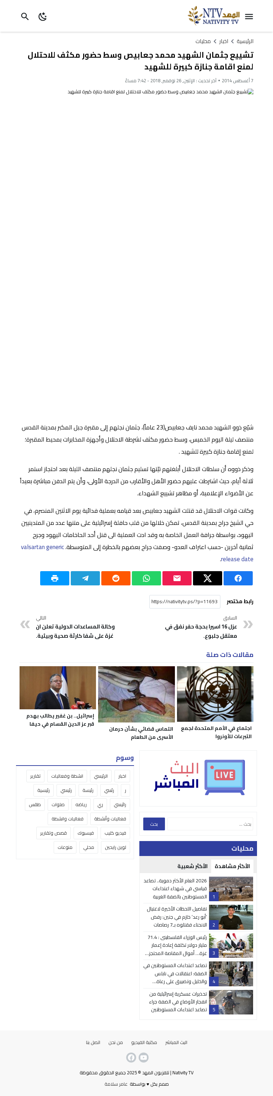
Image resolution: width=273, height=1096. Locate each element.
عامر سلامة (116, 1084)
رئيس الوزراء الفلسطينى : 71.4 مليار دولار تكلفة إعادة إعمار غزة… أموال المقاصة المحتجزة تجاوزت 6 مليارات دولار (176, 949)
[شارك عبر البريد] (177, 578)
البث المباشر (176, 1042)
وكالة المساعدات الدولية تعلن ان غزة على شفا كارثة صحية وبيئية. (75, 627)
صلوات (58, 804)
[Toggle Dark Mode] (43, 16)
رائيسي (120, 804)
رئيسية (43, 790)
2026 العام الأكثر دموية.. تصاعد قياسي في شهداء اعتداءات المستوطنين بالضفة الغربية (175, 888)
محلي (88, 847)
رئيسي (66, 790)
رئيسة (87, 790)
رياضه (81, 804)
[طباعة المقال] (55, 578)
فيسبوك (85, 833)
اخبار (122, 776)
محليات (203, 41)
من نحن (115, 1042)
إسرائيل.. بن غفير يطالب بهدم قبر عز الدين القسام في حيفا (60, 720)
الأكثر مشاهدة (232, 866)
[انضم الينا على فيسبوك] (130, 1058)
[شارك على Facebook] (238, 578)
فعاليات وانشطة (68, 818)
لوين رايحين (115, 847)
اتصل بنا (93, 1042)
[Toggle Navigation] (251, 16)
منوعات (65, 847)
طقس (35, 804)
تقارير (35, 776)
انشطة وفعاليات (67, 776)
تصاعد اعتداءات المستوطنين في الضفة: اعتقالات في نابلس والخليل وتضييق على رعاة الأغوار (175, 977)
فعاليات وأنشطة (110, 818)
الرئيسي (101, 776)
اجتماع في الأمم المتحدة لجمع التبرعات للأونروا (216, 732)
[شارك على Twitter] (207, 578)
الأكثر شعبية (192, 866)
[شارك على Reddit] (116, 578)
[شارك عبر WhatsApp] (146, 578)
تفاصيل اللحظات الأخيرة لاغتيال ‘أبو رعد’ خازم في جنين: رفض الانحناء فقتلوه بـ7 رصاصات (177, 916)
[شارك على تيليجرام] (85, 578)
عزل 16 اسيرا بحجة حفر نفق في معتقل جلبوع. (201, 627)
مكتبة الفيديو (144, 1042)
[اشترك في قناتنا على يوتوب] (143, 1058)
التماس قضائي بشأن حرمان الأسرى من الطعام (141, 733)
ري (100, 804)
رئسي (109, 790)
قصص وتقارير (53, 833)
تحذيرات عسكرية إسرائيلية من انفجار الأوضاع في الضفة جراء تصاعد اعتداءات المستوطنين (178, 1001)
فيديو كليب (115, 833)
